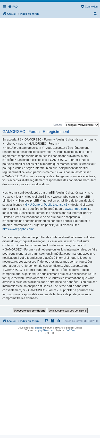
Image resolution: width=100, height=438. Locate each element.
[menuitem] (13, 6)
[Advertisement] (50, 70)
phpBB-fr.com (45, 330)
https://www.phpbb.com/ (17, 229)
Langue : (58, 124)
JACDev (70, 330)
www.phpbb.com (76, 209)
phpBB (39, 327)
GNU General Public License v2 (46, 204)
